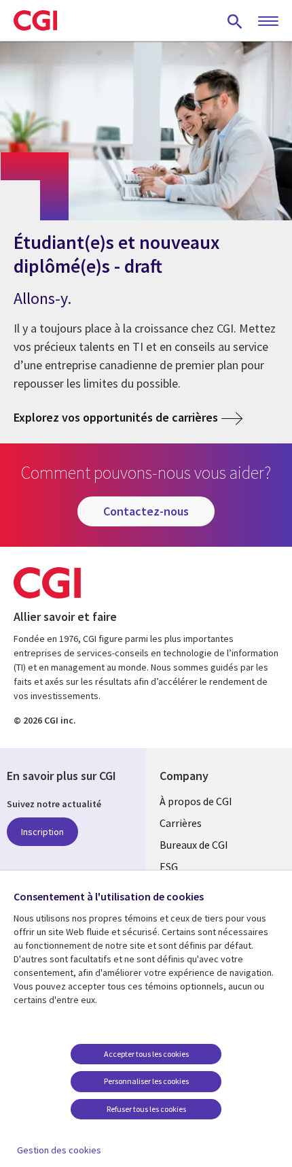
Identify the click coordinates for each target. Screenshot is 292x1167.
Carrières (181, 823)
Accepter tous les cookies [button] (146, 1054)
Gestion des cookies (59, 1150)
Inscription (42, 832)
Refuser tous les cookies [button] (146, 1109)
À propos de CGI (196, 801)
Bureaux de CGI (194, 844)
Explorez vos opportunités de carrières (116, 417)
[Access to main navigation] (268, 22)
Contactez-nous (146, 511)
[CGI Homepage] (35, 20)
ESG (169, 866)
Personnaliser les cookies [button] (146, 1081)
